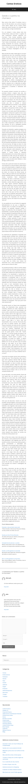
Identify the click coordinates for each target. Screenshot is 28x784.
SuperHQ (5, 728)
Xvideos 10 (5, 710)
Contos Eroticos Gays (8, 725)
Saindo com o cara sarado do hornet (12, 748)
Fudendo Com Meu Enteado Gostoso (12, 769)
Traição (5, 694)
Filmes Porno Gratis (8, 715)
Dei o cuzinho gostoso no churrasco (11, 558)
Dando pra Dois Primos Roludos (10, 535)
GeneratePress (22, 782)
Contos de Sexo (11, 779)
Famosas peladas (7, 723)
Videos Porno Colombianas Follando (12, 713)
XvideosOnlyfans (7, 722)
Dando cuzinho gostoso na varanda (11, 551)
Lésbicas (5, 684)
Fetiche (4, 678)
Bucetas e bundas (7, 718)
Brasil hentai (6, 727)
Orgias (4, 686)
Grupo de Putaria (7, 712)
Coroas (4, 673)
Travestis (5, 696)
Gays (4, 680)
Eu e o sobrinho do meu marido (11, 762)
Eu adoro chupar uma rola (9, 764)
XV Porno (18, 779)
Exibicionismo (6, 674)
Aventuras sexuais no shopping (11, 767)
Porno (4, 717)
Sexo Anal (5, 692)
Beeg (4, 731)
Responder (6, 586)
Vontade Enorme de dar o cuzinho (10, 543)
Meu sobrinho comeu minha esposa (12, 755)
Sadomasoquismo (7, 690)
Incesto (4, 682)
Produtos (5, 688)
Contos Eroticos (14, 3)
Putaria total (6, 720)
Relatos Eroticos (7, 730)
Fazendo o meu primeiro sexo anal (11, 527)
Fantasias (5, 676)
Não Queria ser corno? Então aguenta (12, 772)
